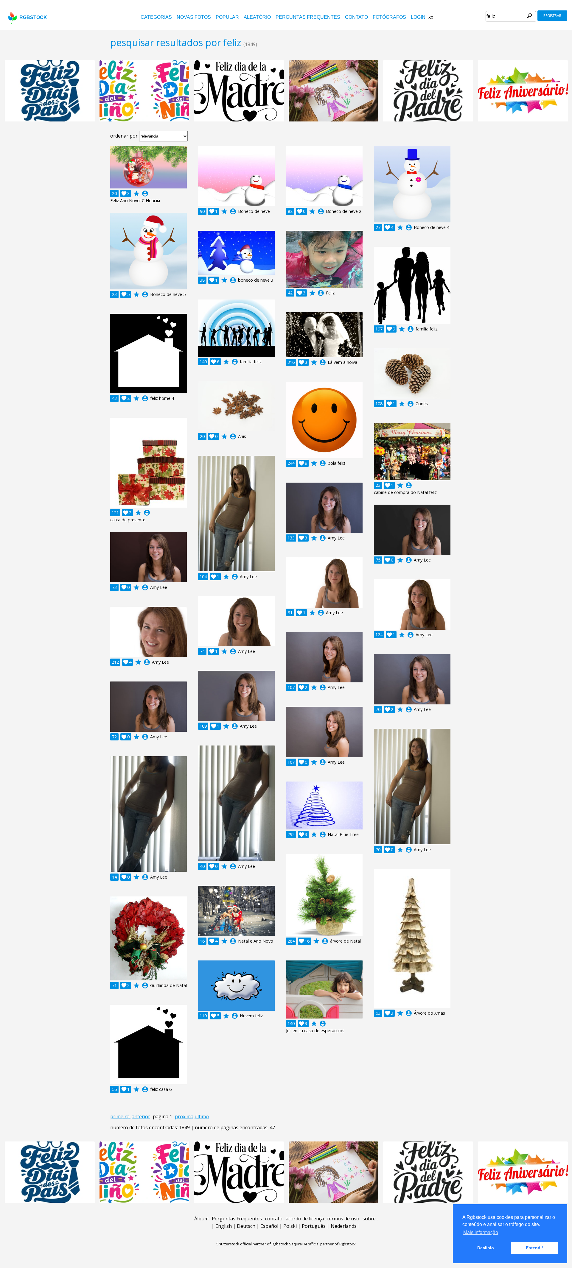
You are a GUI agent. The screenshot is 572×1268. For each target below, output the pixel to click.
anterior (141, 1116)
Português (314, 1226)
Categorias (156, 17)
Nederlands (344, 1226)
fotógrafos (389, 17)
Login (418, 17)
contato (356, 17)
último (202, 1116)
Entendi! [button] (534, 1247)
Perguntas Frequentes (308, 17)
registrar (552, 15)
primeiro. (120, 1116)
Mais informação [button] (480, 1232)
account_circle (145, 193)
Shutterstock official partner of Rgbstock (252, 1244)
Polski (290, 1226)
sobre (369, 1218)
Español (269, 1226)
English (223, 1226)
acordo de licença (305, 1218)
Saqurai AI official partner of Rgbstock (322, 1244)
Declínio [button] (485, 1247)
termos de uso (343, 1218)
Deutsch (246, 1226)
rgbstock (33, 17)
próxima (184, 1116)
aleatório (257, 17)
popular (227, 17)
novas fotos (194, 17)
